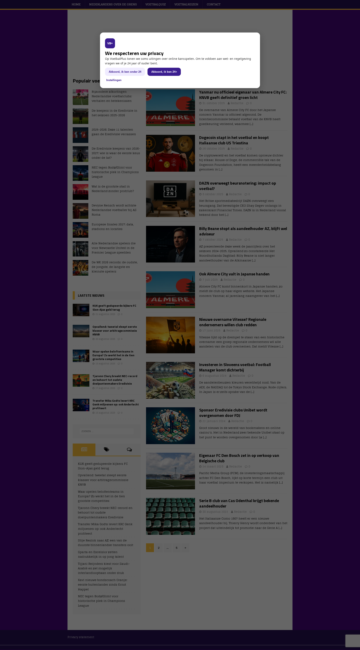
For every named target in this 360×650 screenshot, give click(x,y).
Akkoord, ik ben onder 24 (125, 71)
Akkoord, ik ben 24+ (164, 71)
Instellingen (113, 80)
